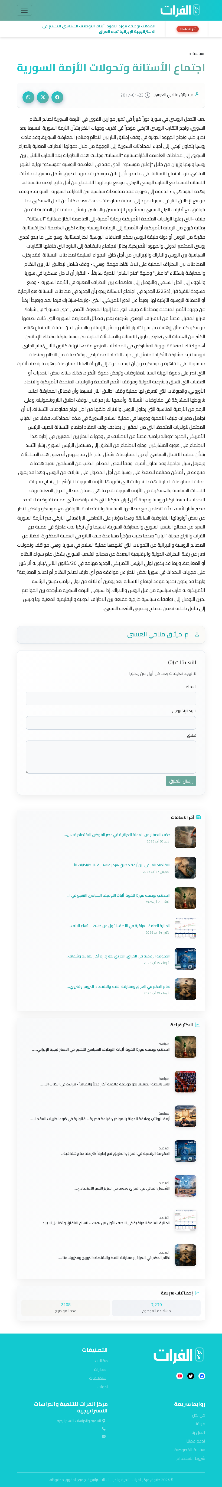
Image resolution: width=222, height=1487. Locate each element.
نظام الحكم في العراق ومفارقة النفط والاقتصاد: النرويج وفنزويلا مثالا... (114, 1257)
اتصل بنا (198, 1432)
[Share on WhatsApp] (28, 97)
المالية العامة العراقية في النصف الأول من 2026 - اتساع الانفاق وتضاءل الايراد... (105, 1222)
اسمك (191, 687)
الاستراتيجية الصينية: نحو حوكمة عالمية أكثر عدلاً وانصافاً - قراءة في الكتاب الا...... (105, 1083)
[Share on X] (43, 97)
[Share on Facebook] (57, 97)
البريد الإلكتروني (184, 711)
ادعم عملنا (195, 1441)
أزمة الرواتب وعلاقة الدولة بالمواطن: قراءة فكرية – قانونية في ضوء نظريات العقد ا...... (100, 1118)
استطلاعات (98, 1378)
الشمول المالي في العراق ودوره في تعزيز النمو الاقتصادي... (122, 1187)
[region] (111, 29)
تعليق (191, 735)
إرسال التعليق (181, 781)
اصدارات (101, 1369)
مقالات (101, 1361)
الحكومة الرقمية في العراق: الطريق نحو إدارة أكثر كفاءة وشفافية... (115, 1153)
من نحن (198, 1415)
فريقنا (199, 1423)
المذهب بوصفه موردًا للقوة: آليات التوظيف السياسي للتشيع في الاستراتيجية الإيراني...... (101, 1049)
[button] (90, 29)
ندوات (102, 1387)
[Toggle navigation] (24, 10)
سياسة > (196, 53)
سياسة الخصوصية (189, 1450)
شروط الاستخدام (191, 1458)
